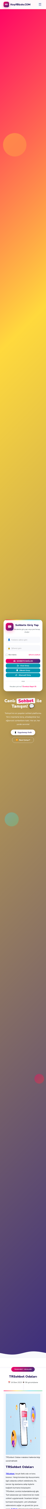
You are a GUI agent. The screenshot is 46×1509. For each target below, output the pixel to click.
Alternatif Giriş (25, 675)
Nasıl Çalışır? (23, 740)
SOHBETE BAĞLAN (25, 661)
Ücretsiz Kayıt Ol (29, 686)
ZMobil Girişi (24, 670)
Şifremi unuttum (34, 655)
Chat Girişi (24, 666)
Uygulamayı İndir (23, 732)
